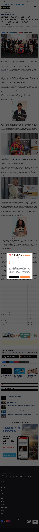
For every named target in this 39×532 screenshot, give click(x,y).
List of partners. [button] (27, 270)
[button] (19, 266)
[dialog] (19, 266)
